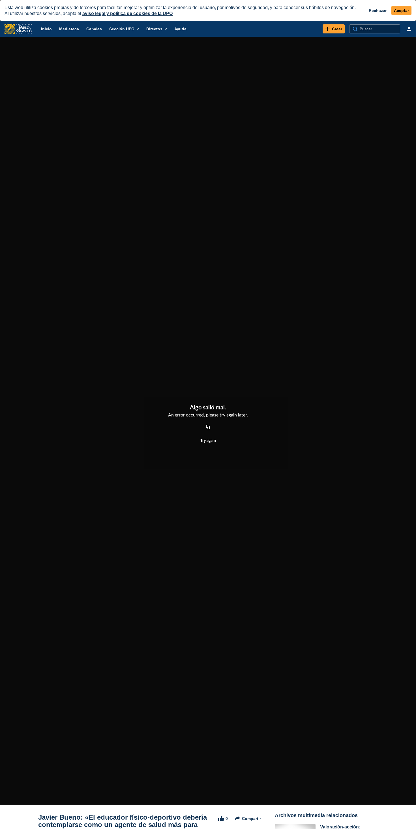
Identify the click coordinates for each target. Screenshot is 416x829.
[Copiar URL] (208, 427)
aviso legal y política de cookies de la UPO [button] (127, 13)
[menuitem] (46, 28)
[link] (334, 28)
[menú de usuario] (409, 28)
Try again (208, 441)
